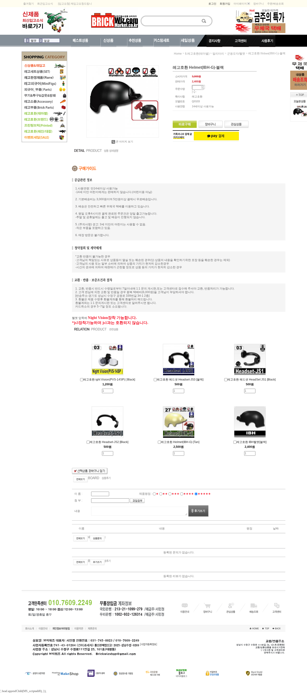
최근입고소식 (45, 3)
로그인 (212, 3)
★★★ (175, 493)
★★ (165, 493)
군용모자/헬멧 (236, 53)
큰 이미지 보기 (124, 141)
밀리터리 (218, 53)
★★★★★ (204, 493)
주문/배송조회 (275, 3)
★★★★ (188, 493)
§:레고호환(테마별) (197, 53)
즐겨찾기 (28, 3)
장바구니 (258, 3)
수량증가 (194, 91)
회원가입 (225, 3)
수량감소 (194, 93)
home (178, 53)
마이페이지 (240, 3)
